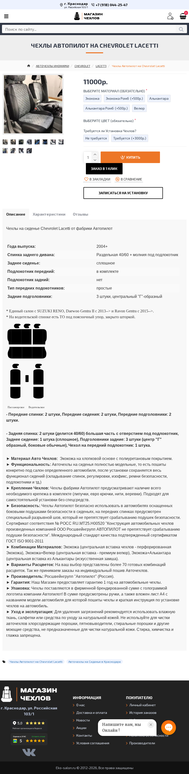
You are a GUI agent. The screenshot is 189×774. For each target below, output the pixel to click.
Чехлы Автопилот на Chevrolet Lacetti (36, 661)
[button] (7, 104)
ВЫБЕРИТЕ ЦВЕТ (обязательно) (108, 121)
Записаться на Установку (123, 193)
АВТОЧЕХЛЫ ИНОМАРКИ (52, 66)
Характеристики (49, 214)
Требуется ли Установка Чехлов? (109, 131)
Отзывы (80, 214)
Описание (15, 214)
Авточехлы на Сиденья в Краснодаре (94, 661)
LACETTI (101, 66)
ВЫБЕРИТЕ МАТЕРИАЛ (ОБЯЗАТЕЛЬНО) (114, 91)
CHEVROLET (82, 66)
